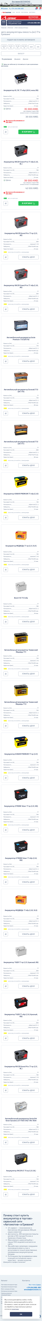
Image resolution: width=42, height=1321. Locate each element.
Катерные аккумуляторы (9, 1291)
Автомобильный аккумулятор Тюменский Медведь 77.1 (21, 651)
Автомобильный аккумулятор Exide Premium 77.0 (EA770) (21, 338)
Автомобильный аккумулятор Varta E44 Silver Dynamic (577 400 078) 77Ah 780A (21, 1120)
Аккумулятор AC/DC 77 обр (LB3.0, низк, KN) (21, 90)
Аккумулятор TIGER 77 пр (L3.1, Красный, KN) (21, 962)
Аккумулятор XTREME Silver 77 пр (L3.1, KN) (21, 806)
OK (21, 1314)
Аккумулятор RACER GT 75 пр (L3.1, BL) (21, 1171)
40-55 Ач (4, 46)
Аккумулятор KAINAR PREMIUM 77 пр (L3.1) (21, 754)
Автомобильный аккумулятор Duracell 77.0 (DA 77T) (21, 443)
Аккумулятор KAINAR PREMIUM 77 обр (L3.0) (21, 494)
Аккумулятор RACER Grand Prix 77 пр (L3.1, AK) (20, 234)
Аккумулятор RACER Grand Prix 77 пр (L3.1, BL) (20, 1067)
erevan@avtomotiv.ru (32, 1289)
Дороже (25, 59)
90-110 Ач (24, 46)
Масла (18, 12)
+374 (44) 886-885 (34, 1287)
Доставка (32, 12)
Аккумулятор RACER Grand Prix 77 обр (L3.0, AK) (21, 286)
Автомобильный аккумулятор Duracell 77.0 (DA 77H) (21, 390)
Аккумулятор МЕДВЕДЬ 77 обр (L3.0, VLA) (21, 910)
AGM (31, 47)
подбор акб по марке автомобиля (21, 40)
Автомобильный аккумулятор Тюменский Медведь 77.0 (21, 703)
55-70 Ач (10, 46)
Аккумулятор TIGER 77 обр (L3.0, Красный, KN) (21, 1015)
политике (15, 1309)
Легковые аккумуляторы (9, 1284)
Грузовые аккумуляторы (9, 1286)
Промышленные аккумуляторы (6, 1294)
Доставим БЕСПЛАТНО (21, 2)
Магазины (24, 12)
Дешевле (17, 59)
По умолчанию (7, 59)
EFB (38, 47)
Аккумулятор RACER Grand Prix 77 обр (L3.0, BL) (21, 163)
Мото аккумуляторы (8, 1289)
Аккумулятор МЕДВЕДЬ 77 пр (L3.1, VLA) (21, 546)
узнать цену (28, 257)
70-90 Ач (17, 46)
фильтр (21, 54)
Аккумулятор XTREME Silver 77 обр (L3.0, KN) (21, 859)
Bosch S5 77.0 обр (21, 598)
